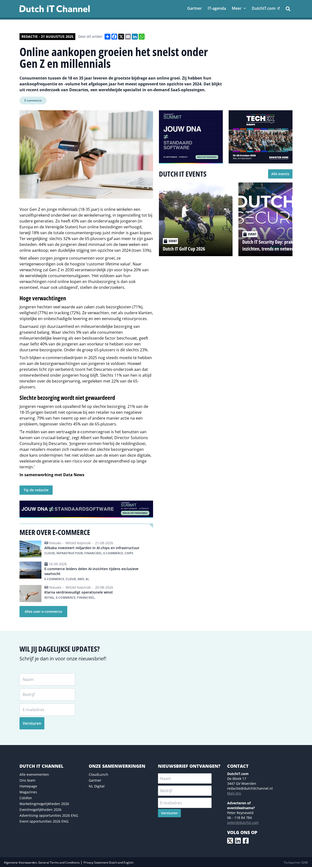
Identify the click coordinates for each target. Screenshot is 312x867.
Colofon (26, 798)
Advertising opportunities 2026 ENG (49, 815)
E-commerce (33, 100)
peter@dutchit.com (243, 822)
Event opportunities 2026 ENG (44, 821)
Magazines (28, 792)
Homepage (28, 786)
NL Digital (97, 786)
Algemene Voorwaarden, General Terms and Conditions (42, 862)
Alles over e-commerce (43, 611)
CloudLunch (98, 774)
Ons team (27, 780)
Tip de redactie (36, 490)
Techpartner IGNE (296, 862)
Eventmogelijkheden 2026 (40, 809)
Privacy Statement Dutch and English (108, 862)
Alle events (280, 173)
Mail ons (234, 793)
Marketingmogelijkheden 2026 (44, 803)
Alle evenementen (34, 774)
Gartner (95, 780)
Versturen (32, 723)
